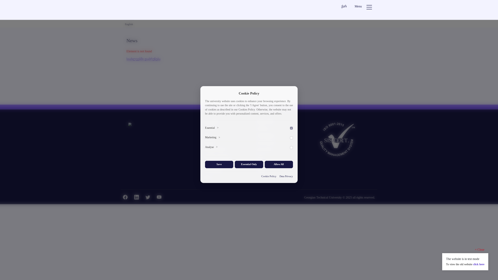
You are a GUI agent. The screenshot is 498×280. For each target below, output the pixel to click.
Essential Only (249, 164)
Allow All (279, 164)
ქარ (344, 6)
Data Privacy (286, 176)
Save (219, 164)
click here (478, 264)
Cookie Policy (268, 176)
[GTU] (149, 10)
